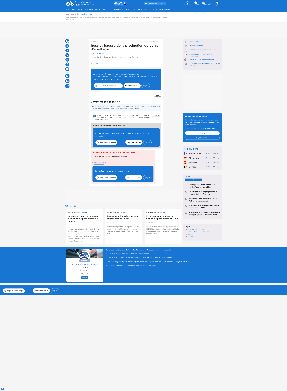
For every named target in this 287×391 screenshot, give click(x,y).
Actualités (70, 9)
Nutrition (106, 9)
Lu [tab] (193, 180)
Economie (94, 42)
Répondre (157, 115)
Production (192, 237)
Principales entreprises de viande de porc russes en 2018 (162, 217)
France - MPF (195, 153)
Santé (79, 9)
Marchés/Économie (92, 9)
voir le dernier (99, 163)
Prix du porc (194, 41)
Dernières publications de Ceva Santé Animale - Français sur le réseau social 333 (140, 250)
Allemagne (194, 158)
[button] (108, 85)
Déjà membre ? (202, 138)
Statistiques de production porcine (203, 50)
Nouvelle (84, 212)
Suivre (84, 277)
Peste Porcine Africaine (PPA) (201, 59)
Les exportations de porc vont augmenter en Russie (123, 217)
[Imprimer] (67, 81)
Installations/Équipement (160, 9)
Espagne (193, 162)
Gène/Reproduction (121, 9)
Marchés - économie (196, 230)
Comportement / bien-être (198, 232)
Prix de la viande (196, 46)
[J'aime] (67, 86)
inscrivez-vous (132, 85)
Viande (190, 234)
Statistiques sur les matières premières (201, 55)
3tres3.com (83, 2)
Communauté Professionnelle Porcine (84, 5)
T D (106, 115)
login (145, 85)
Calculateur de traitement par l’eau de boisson (204, 65)
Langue (156, 41)
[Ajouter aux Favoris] (67, 76)
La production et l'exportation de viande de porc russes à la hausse (83, 218)
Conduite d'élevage (139, 9)
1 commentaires (97, 53)
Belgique (193, 167)
